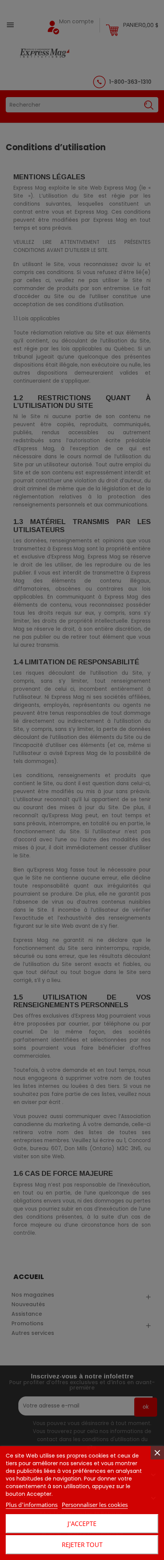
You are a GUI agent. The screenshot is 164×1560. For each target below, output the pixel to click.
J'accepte (82, 1523)
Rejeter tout (82, 1545)
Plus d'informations (32, 1504)
